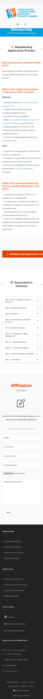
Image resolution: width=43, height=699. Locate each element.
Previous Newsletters (15, 630)
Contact (25, 682)
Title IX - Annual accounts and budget (19, 353)
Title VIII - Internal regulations (17, 348)
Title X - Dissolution (12, 359)
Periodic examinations (12, 547)
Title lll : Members (12, 313)
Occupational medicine (12, 541)
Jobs (32, 682)
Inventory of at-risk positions (15, 585)
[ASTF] (21, 13)
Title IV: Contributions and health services (18, 320)
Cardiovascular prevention (14, 590)
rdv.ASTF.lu (19, 168)
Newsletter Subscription (16, 624)
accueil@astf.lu (11, 665)
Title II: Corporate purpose (15, 308)
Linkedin (10, 617)
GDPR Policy (18, 695)
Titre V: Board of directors (15, 328)
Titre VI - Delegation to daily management (16, 334)
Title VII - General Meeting (15, 342)
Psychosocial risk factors (13, 579)
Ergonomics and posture (13, 552)
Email (4, 140)
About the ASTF (13, 682)
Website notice (26, 686)
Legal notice (13, 686)
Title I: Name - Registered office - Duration (18, 300)
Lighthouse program (12, 558)
